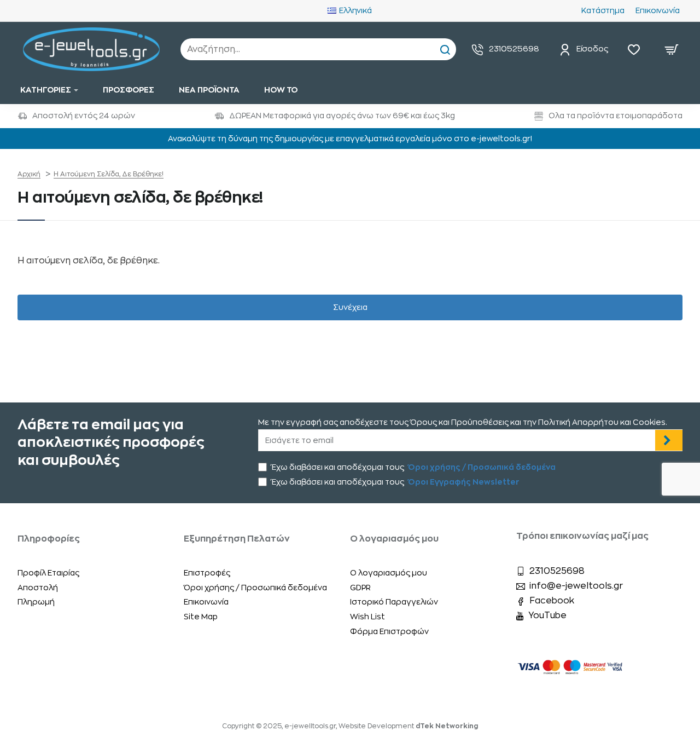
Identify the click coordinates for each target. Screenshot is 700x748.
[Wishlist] (636, 49)
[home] (29, 174)
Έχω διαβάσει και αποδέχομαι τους (413, 467)
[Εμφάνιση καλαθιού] (671, 49)
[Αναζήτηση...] (445, 49)
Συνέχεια (350, 307)
